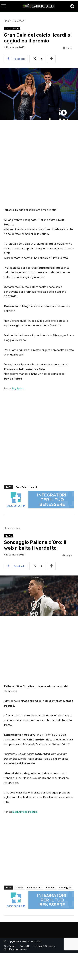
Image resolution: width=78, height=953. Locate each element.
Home (7, 21)
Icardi (34, 487)
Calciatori (19, 21)
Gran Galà (21, 487)
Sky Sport (18, 388)
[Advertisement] (39, 164)
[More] (51, 59)
